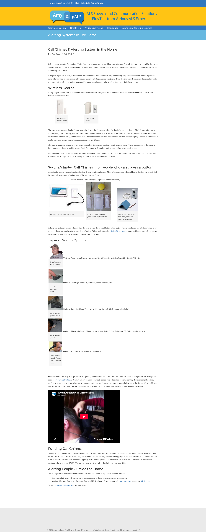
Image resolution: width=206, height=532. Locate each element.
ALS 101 (70, 3)
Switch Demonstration (119, 231)
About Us (60, 3)
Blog (77, 3)
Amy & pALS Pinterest (63, 485)
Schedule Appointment (92, 3)
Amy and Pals (104, 17)
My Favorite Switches (63, 380)
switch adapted (125, 481)
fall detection (145, 481)
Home (52, 3)
